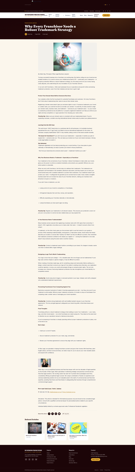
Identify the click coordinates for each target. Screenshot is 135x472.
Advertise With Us (73, 462)
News (81, 15)
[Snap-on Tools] (67, 5)
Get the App (97, 11)
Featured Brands (96, 15)
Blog (85, 15)
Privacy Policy (107, 470)
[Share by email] (59, 413)
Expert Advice (73, 15)
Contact (101, 470)
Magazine (90, 15)
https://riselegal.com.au (69, 392)
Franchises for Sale (51, 456)
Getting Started (57, 15)
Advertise (86, 11)
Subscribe (92, 11)
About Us (50, 15)
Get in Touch (95, 459)
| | (53, 388)
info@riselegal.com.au (55, 392)
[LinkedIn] (109, 11)
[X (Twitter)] (105, 11)
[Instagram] (107, 11)
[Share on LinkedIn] (56, 413)
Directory (67, 15)
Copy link (66, 413)
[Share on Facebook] (49, 413)
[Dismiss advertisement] (109, 5)
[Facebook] (103, 11)
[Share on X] (52, 413)
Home (46, 15)
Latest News (72, 454)
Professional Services (52, 458)
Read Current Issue (73, 452)
